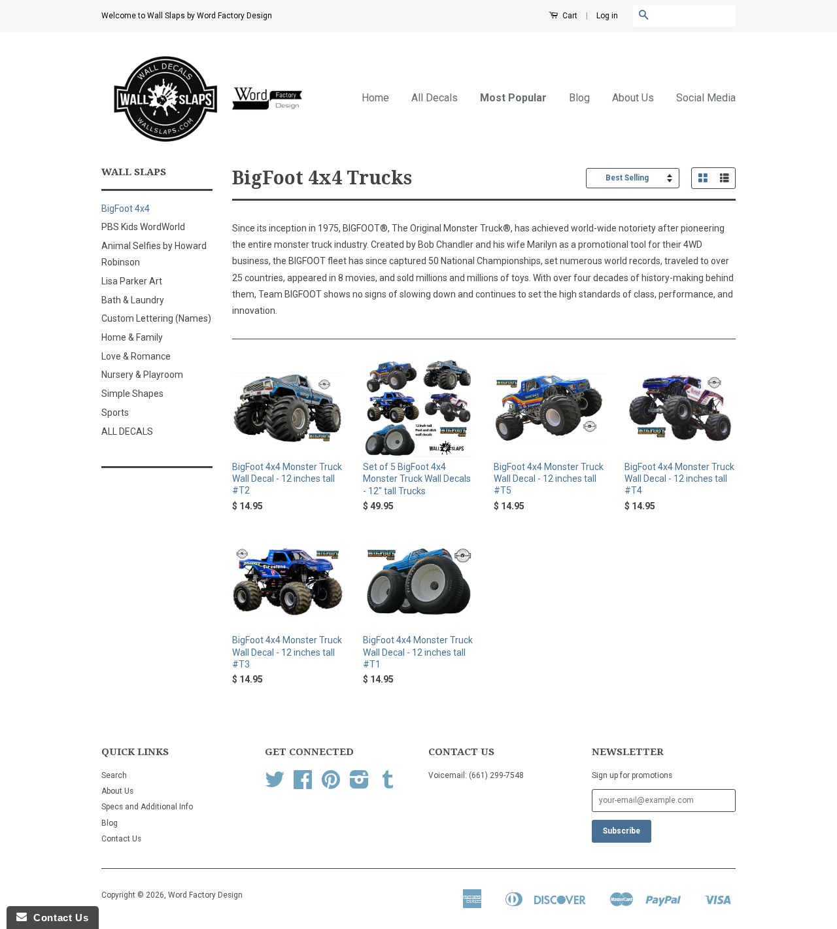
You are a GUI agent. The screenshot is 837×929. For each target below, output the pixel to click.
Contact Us (121, 838)
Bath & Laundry (132, 300)
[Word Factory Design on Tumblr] (388, 784)
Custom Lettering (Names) (156, 318)
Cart (568, 15)
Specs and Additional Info (147, 806)
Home (375, 98)
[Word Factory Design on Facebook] (303, 784)
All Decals (434, 98)
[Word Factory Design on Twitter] (274, 784)
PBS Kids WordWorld (143, 227)
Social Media (706, 98)
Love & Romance (136, 356)
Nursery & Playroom (142, 374)
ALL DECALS (127, 431)
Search (114, 775)
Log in (607, 15)
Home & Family (132, 337)
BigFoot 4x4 (125, 208)
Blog (579, 98)
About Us (633, 98)
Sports (115, 412)
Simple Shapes (132, 393)
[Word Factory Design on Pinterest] (331, 784)
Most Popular (513, 98)
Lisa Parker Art (131, 281)
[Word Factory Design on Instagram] (359, 784)
